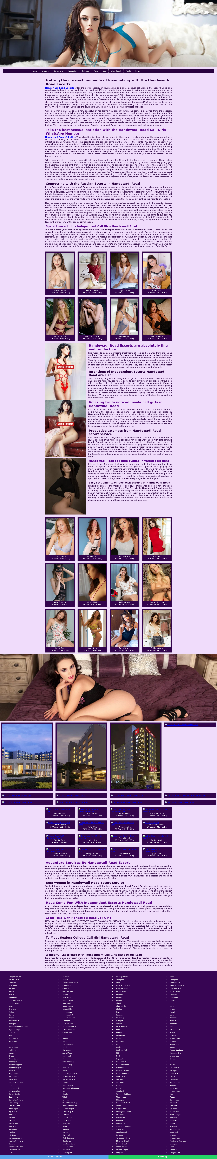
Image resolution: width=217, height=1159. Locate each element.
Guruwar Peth (68, 991)
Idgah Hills (13, 1112)
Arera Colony (14, 1059)
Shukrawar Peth (69, 1018)
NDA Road (13, 986)
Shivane (173, 1059)
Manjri (65, 1071)
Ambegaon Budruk (123, 1112)
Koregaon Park (175, 1029)
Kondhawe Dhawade (178, 1141)
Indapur (12, 988)
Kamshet (119, 1015)
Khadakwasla (175, 1138)
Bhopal (11, 1056)
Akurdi (172, 1065)
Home (34, 71)
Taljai (65, 1097)
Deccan (173, 1076)
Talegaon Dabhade (123, 1094)
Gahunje (66, 1129)
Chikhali (119, 1079)
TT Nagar (12, 1153)
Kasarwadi (174, 1132)
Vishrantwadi (175, 1038)
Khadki (172, 1009)
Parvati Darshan (122, 1071)
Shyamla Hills (14, 1150)
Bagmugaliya (14, 1076)
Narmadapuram (15, 1138)
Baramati (173, 1106)
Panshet (66, 1114)
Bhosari (119, 1032)
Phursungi (120, 1018)
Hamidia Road (14, 1106)
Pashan (173, 1027)
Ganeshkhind (68, 988)
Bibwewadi (120, 1035)
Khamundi (13, 1006)
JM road (65, 1059)
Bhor (118, 1029)
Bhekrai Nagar (122, 1150)
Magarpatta (174, 1044)
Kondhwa (173, 1024)
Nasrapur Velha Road (71, 1088)
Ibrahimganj (14, 1109)
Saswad (119, 1024)
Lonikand (12, 983)
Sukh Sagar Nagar (70, 1073)
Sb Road (173, 1041)
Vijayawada (174, 1056)
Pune (95, 71)
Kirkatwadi (120, 1120)
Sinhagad (66, 1021)
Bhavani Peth (121, 1027)
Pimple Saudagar (177, 1050)
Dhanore (12, 1009)
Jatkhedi (12, 1117)
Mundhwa (174, 1085)
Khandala (173, 1018)
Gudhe (11, 1044)
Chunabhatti (14, 1088)
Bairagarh (13, 1079)
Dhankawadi (121, 1062)
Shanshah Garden (16, 1147)
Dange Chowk (121, 1144)
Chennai (45, 71)
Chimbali (12, 1032)
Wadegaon (13, 997)
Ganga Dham (14, 1003)
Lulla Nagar (67, 997)
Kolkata (85, 71)
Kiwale (65, 1094)
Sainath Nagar (68, 1109)
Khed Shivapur (68, 1117)
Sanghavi (120, 1091)
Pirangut (119, 1021)
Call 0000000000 (54, 1157)
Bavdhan (173, 1109)
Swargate (173, 1071)
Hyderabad (73, 71)
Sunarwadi (174, 1088)
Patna (137, 71)
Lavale (65, 994)
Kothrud (173, 1021)
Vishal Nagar (121, 991)
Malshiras (12, 1050)
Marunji (65, 1132)
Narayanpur (13, 1047)
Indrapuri (12, 1114)
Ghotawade (13, 1038)
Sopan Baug (67, 1065)
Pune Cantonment (123, 1073)
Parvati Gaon (68, 1006)
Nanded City (175, 1082)
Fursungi (173, 1117)
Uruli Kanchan (68, 1138)
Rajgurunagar (68, 1044)
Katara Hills (13, 1123)
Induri (65, 1035)
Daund (65, 1038)
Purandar (66, 1123)
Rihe (10, 1035)
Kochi (128, 71)
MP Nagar (12, 1135)
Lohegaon (174, 1144)
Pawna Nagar (68, 1112)
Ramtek (66, 1082)
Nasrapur (120, 1068)
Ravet (172, 1097)
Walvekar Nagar (69, 1062)
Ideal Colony (67, 1068)
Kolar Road (13, 1129)
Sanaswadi (120, 1117)
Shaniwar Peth (68, 1015)
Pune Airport (175, 983)
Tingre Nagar (121, 1097)
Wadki (118, 1047)
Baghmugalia (14, 1073)
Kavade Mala (14, 1021)
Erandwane (174, 1112)
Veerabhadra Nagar (70, 1103)
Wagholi (119, 994)
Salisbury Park (121, 1147)
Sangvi (11, 991)
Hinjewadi (174, 997)
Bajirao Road (121, 1059)
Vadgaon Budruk (69, 1027)
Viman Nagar (175, 991)
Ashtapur (12, 1024)
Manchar (119, 1085)
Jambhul (66, 1100)
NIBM (118, 1053)
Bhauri (11, 1085)
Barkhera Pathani (16, 1082)
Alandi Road (67, 1053)
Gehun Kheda (14, 1094)
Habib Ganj (13, 1103)
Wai (64, 1091)
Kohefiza (12, 1126)
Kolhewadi (13, 1012)
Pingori (11, 1018)
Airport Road (175, 1091)
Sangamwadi (175, 1153)
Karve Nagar (175, 1129)
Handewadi (67, 1141)
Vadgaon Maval (122, 988)
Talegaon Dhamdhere (125, 1126)
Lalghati (12, 1132)
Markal (65, 1041)
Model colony (68, 1000)
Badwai (12, 1071)
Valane (11, 1053)
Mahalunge (67, 1050)
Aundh (172, 1003)
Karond (12, 1120)
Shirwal (119, 1106)
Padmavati (67, 1003)
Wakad (172, 1032)
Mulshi (118, 1088)
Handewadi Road (123, 1103)
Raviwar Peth (14, 980)
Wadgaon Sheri (176, 1053)
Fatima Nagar (175, 1114)
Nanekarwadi (121, 1132)
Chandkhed (67, 1032)
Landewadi (67, 1056)
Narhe (65, 1126)
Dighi (118, 1044)
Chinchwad (174, 1068)
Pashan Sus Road (69, 1079)
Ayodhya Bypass (15, 1065)
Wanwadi (119, 997)
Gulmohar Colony (16, 1100)
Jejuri (118, 1012)
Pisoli (118, 1056)
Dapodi (119, 1038)
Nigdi (172, 1062)
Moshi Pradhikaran (70, 1106)
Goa (104, 71)
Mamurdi (66, 1135)
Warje (172, 1094)
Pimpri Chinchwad (177, 986)
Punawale (66, 1150)
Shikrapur (120, 1100)
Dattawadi (120, 1041)
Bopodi (65, 980)
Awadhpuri (13, 1062)
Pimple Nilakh (68, 1085)
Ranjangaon (67, 1153)
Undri (118, 983)
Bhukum (66, 977)
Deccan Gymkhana (123, 986)
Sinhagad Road (122, 977)
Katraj (172, 1012)
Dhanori (173, 1035)
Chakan (119, 1009)
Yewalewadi (120, 1129)
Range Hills (67, 1009)
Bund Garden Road (70, 983)
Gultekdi (173, 1123)
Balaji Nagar (175, 1100)
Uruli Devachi (121, 1114)
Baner (172, 1006)
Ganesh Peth (68, 986)
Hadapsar (174, 980)
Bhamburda (121, 1006)
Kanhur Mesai (68, 1147)
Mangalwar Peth (15, 977)
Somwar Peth (68, 1024)
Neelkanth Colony (16, 1141)
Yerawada (174, 1079)
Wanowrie (120, 1000)
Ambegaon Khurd (123, 1138)
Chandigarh (116, 71)
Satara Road (121, 1076)
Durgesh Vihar (14, 1091)
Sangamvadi (68, 1012)
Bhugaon (119, 1153)
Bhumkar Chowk (122, 1141)
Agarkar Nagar (15, 1029)
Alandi (118, 1003)
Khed (65, 1047)
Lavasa (173, 1015)
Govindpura (13, 1097)
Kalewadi (173, 1126)
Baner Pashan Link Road (18, 1027)
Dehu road (174, 1073)
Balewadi (173, 1103)
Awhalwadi (13, 1041)
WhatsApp (162, 1157)
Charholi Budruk (15, 1000)
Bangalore (58, 71)
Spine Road (67, 1120)
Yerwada (173, 994)
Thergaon (120, 980)
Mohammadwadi (123, 1065)
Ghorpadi (173, 1120)
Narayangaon (121, 1123)
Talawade (120, 1082)
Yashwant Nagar (69, 1029)
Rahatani (173, 1150)
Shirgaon (12, 994)
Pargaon (119, 1135)
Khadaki (173, 1135)
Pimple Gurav (121, 1109)
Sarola (11, 1015)
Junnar (172, 1047)
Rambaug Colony (69, 1144)
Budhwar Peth (121, 1050)
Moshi (172, 1147)
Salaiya (12, 1144)
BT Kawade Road (69, 1076)
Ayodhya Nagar (15, 1068)
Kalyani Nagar (175, 988)
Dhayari (173, 1000)
